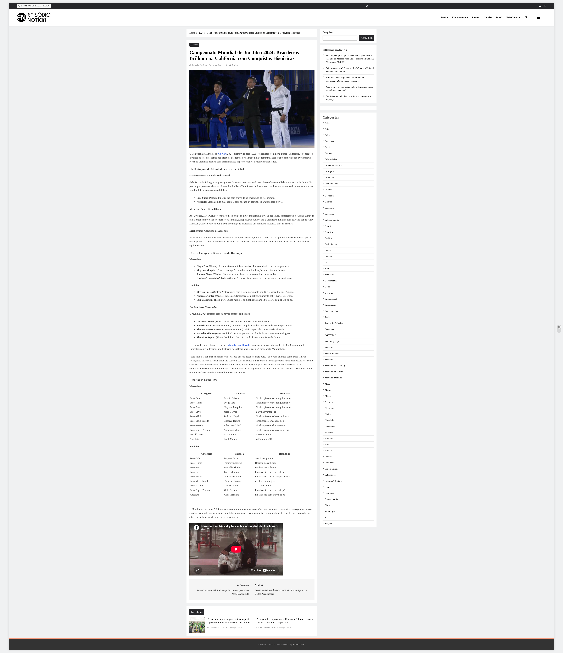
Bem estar (329, 141)
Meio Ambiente (332, 353)
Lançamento (330, 329)
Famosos (329, 268)
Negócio (329, 402)
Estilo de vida (331, 244)
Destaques (329, 196)
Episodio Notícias (199, 65)
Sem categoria (331, 499)
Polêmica (329, 438)
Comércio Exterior (333, 165)
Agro (327, 123)
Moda (327, 384)
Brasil (499, 17)
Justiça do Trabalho (334, 323)
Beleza (328, 135)
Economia (329, 208)
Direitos (328, 202)
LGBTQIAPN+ (332, 335)
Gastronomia (331, 281)
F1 (326, 262)
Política (475, 17)
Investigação (330, 305)
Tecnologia (330, 511)
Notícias (488, 17)
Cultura (328, 189)
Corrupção (330, 171)
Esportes (329, 232)
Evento (328, 250)
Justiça (444, 17)
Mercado (329, 359)
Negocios (329, 408)
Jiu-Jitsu (222, 153)
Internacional (331, 299)
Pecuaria (329, 432)
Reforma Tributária (333, 481)
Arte (327, 129)
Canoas (328, 153)
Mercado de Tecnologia (335, 366)
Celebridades (331, 159)
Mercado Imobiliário (334, 378)
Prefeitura (329, 463)
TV (326, 517)
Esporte (194, 45)
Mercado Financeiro (334, 372)
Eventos (328, 256)
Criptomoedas (331, 183)
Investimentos (331, 311)
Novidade (329, 420)
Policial (328, 450)
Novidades (330, 426)
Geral (327, 287)
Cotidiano (329, 177)
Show (327, 505)
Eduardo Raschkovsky (239, 345)
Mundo (328, 390)
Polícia (328, 444)
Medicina (329, 347)
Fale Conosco (513, 17)
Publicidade (330, 475)
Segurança (329, 493)
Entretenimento (460, 17)
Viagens (328, 523)
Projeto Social (331, 469)
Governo (329, 293)
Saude (327, 487)
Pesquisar (328, 32)
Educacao (329, 214)
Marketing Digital (333, 341)
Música (328, 396)
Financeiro (330, 274)
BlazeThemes (298, 644)
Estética (328, 238)
